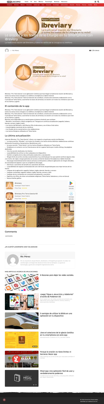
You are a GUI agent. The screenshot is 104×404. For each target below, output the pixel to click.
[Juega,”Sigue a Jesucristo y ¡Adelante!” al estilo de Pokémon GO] (22, 301)
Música (41, 1)
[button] (95, 1)
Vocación (48, 4)
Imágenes (9, 4)
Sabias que (37, 4)
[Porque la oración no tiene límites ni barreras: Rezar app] (22, 359)
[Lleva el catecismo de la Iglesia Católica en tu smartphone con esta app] (22, 340)
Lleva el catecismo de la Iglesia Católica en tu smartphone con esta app (57, 333)
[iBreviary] (9, 185)
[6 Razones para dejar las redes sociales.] (22, 282)
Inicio (26, 1)
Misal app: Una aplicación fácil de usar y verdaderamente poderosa (57, 372)
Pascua (78, 4)
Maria (95, 4)
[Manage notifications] (4, 399)
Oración (72, 4)
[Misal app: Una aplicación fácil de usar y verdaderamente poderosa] (22, 378)
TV (31, 1)
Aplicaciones (64, 4)
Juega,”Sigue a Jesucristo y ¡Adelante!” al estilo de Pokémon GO (57, 295)
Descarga (71, 186)
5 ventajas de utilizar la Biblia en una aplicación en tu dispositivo (56, 314)
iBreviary (18, 183)
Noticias (56, 1)
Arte (35, 1)
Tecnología (48, 1)
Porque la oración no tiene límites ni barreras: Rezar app (55, 353)
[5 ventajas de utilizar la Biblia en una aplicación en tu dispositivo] (22, 320)
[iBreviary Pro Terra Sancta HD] (9, 196)
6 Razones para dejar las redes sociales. (57, 275)
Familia (90, 4)
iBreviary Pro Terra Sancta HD (26, 194)
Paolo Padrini (26, 196)
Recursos (64, 1)
